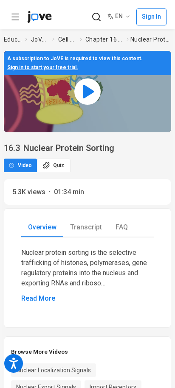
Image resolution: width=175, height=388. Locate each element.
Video (25, 165)
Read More (38, 298)
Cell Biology (67, 39)
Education (13, 39)
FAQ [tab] (122, 227)
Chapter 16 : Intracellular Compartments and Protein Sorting (104, 39)
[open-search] (96, 17)
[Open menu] (15, 17)
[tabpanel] (87, 276)
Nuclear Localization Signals (53, 370)
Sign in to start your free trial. (42, 67)
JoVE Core (40, 39)
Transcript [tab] (86, 227)
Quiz (58, 165)
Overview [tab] (42, 227)
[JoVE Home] (39, 17)
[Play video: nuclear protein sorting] (87, 91)
